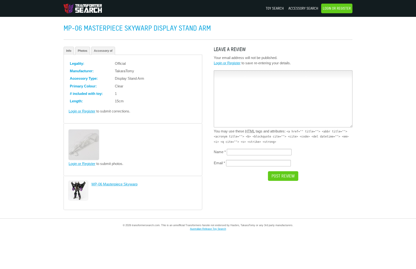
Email (219, 163)
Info (68, 50)
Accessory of (103, 50)
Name (220, 152)
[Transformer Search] (83, 8)
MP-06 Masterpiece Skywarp (114, 184)
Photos (82, 50)
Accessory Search (303, 8)
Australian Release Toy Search (208, 228)
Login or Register (337, 8)
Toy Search (275, 8)
